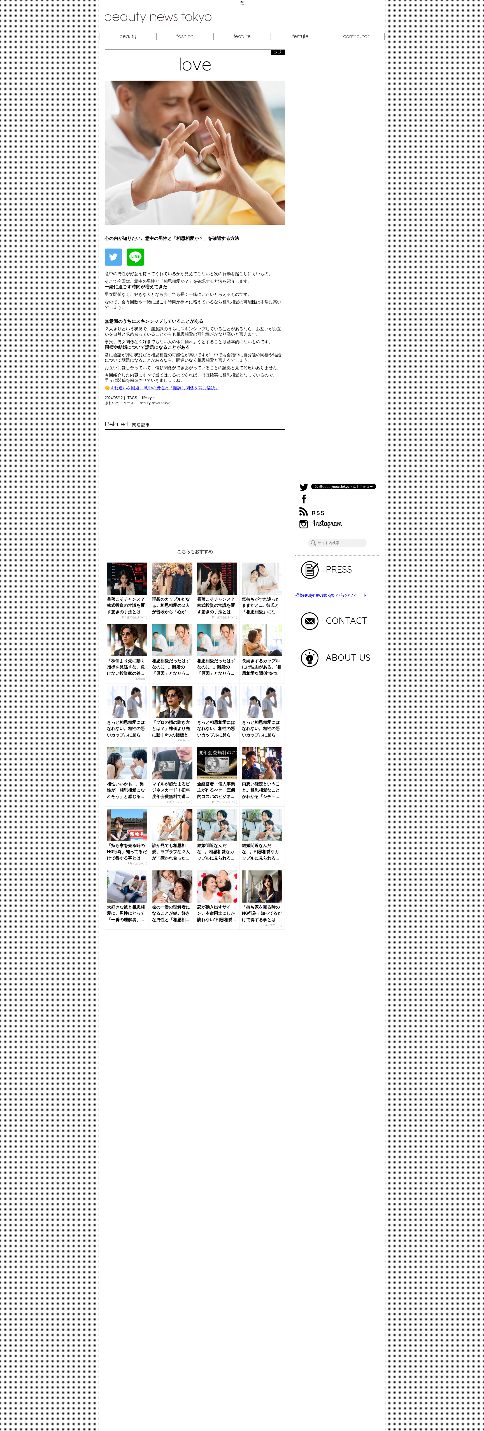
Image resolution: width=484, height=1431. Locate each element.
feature (242, 36)
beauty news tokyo (155, 403)
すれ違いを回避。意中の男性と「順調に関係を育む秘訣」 (164, 387)
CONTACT (346, 620)
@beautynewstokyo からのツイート (331, 595)
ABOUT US (348, 657)
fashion (185, 36)
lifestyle (299, 36)
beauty (128, 36)
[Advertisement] (195, 484)
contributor (356, 36)
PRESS (339, 569)
